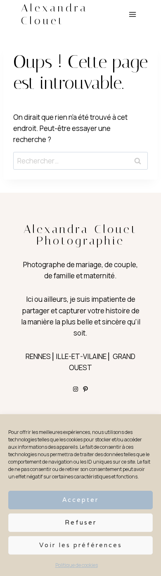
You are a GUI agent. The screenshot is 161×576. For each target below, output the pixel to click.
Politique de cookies (76, 565)
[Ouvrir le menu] (132, 14)
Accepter (80, 500)
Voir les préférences (80, 545)
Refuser (81, 522)
